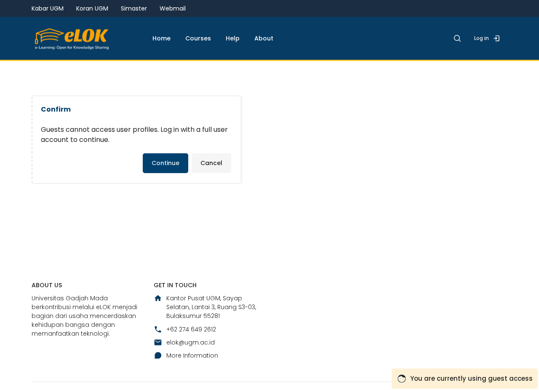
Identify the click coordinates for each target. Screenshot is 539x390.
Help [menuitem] (233, 38)
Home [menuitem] (161, 38)
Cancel (211, 163)
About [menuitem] (263, 38)
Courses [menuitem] (198, 38)
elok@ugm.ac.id (190, 342)
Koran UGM (92, 8)
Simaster (134, 8)
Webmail (173, 8)
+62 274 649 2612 (191, 329)
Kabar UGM (48, 8)
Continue (165, 163)
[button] (457, 38)
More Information (192, 355)
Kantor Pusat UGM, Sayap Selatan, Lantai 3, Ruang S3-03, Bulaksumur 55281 (211, 307)
